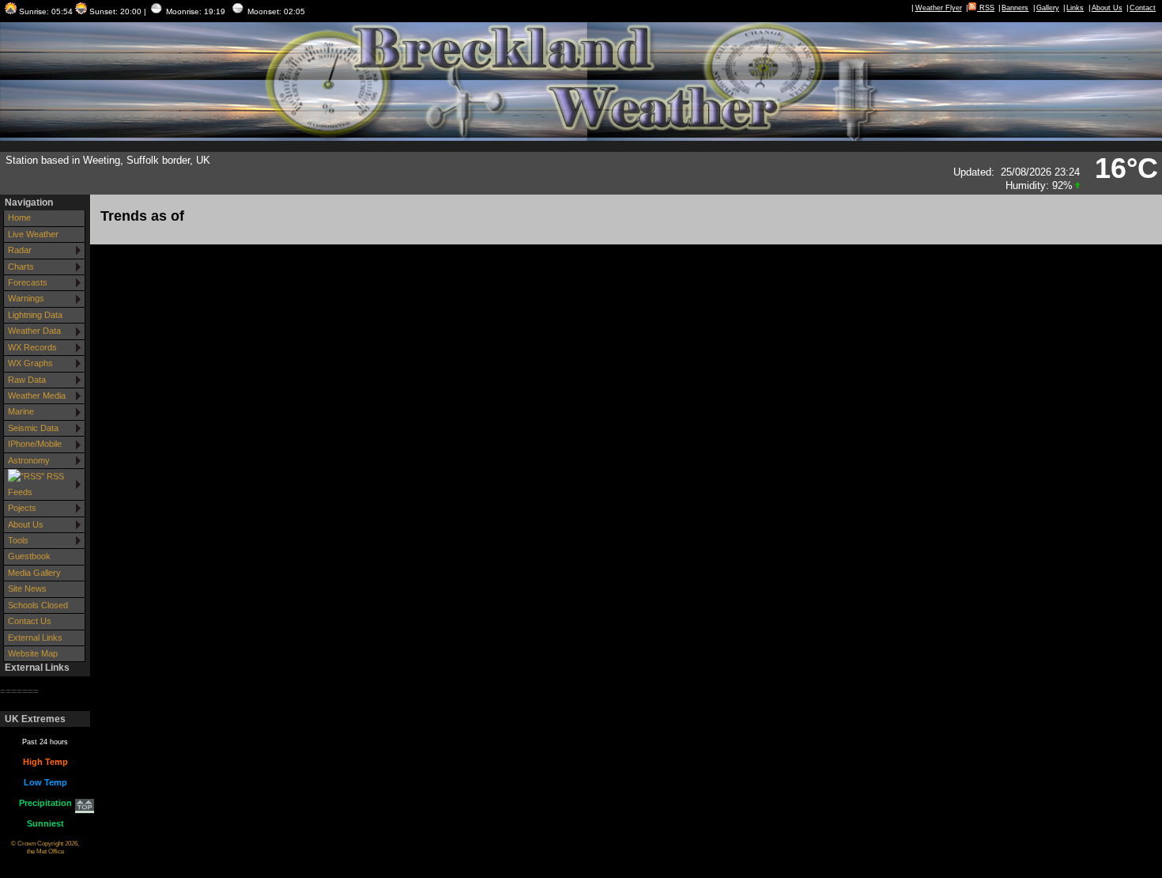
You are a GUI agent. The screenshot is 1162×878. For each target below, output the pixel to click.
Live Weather (33, 234)
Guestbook (29, 556)
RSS (985, 8)
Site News (27, 588)
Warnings (26, 298)
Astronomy (29, 460)
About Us (1107, 8)
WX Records (32, 347)
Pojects (22, 508)
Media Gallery (34, 572)
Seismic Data (33, 428)
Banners (1015, 8)
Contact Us (29, 621)
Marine (21, 411)
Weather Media (37, 395)
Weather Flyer (938, 8)
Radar (20, 250)
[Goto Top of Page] (84, 807)
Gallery (1047, 8)
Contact (1143, 8)
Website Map (33, 653)
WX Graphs (30, 363)
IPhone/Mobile (35, 443)
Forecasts (27, 282)
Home (19, 217)
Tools (18, 540)
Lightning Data (35, 315)
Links (1075, 8)
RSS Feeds (36, 483)
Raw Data (27, 379)
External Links (35, 637)
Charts (21, 266)
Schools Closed (38, 605)
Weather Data (34, 330)
